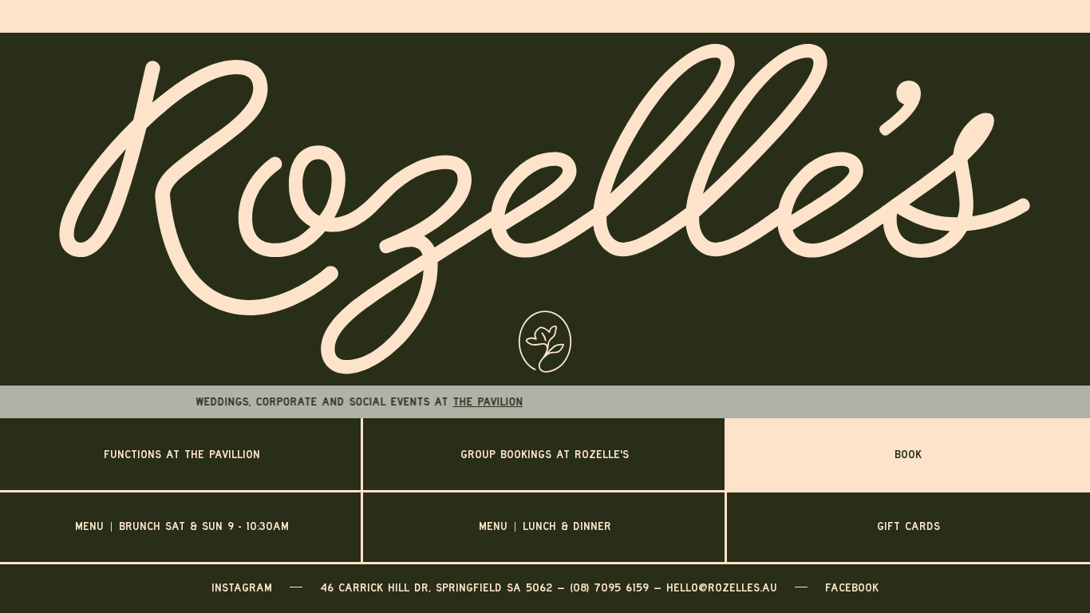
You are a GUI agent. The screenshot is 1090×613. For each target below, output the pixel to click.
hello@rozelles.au (721, 587)
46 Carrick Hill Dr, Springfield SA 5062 (436, 587)
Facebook (852, 587)
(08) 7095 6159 (609, 587)
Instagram (241, 587)
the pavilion (526, 401)
